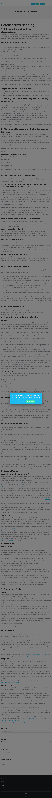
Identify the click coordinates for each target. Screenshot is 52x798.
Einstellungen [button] (21, 401)
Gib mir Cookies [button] (30, 401)
